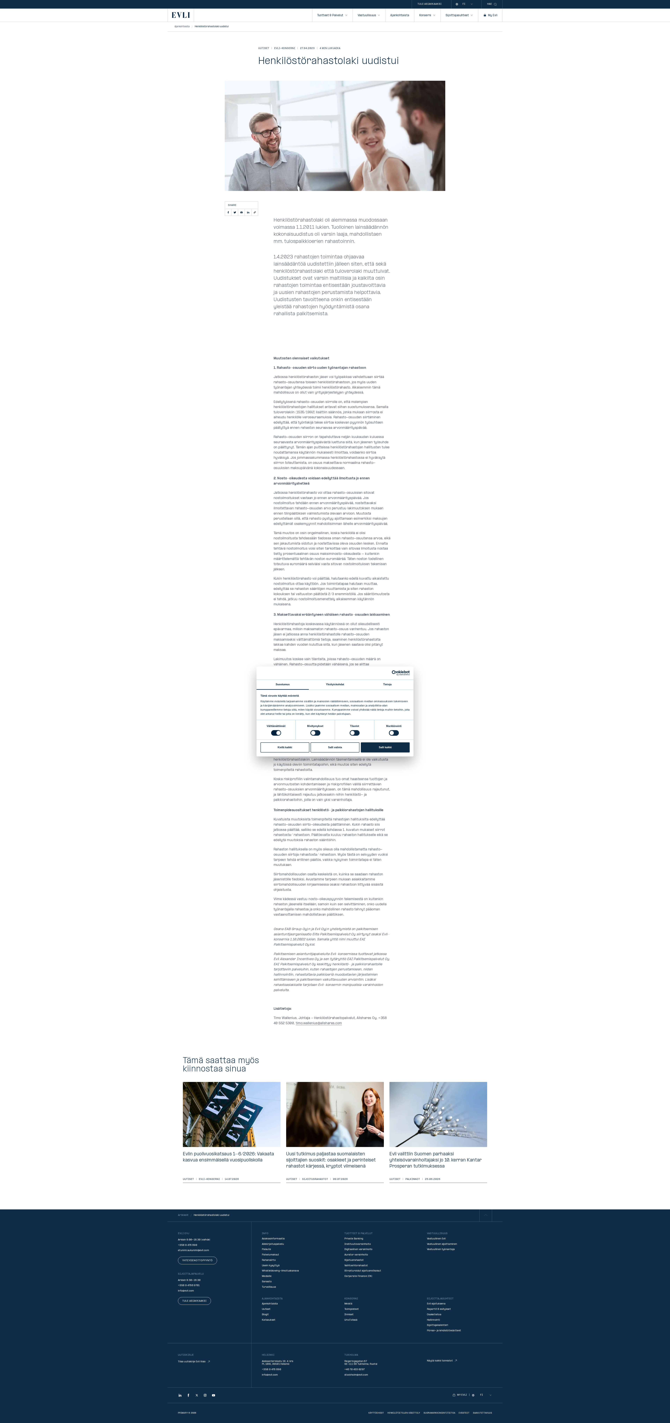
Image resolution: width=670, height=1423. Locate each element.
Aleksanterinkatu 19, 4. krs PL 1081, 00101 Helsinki (277, 1363)
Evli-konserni (284, 48)
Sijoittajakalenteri (437, 1325)
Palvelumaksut (270, 1255)
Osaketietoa (434, 1314)
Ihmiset (349, 1314)
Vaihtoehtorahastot (356, 1265)
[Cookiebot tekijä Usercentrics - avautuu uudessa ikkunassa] (394, 672)
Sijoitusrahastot (315, 1179)
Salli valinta (335, 747)
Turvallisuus (269, 1287)
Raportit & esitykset (439, 1309)
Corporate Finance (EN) (358, 1276)
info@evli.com (186, 1291)
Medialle (266, 1276)
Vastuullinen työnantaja (441, 1249)
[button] (228, 212)
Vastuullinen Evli (436, 1238)
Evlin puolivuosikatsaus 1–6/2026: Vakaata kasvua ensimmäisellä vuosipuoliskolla (228, 1157)
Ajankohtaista (399, 15)
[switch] (315, 733)
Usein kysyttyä (271, 1265)
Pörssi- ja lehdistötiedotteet (444, 1330)
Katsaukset (269, 1320)
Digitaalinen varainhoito (358, 1249)
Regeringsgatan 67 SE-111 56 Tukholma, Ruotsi (360, 1363)
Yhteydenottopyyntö (197, 1260)
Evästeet (464, 1413)
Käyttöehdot (376, 1413)
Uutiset (263, 48)
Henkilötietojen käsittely (404, 1413)
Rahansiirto (269, 1260)
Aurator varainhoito (356, 1255)
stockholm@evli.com (356, 1375)
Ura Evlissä (350, 1320)
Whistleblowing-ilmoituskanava (280, 1271)
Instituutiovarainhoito (357, 1244)
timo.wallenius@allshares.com (319, 1023)
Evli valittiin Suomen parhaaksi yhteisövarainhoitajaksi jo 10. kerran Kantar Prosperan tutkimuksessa (435, 1160)
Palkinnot (412, 1179)
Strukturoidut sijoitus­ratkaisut (362, 1271)
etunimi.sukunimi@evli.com (193, 1250)
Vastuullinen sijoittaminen (442, 1244)
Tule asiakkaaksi (429, 4)
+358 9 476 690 (187, 1245)
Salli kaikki (385, 747)
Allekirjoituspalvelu (273, 1244)
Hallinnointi (433, 1320)
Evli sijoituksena (436, 1304)
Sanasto (267, 1281)
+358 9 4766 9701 (189, 1285)
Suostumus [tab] (283, 684)
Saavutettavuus (482, 1413)
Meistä (348, 1304)
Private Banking (353, 1238)
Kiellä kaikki (285, 747)
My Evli (492, 15)
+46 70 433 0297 (354, 1369)
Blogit (265, 1314)
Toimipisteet (351, 1309)
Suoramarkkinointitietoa (439, 1413)
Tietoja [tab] (387, 684)
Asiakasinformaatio (273, 1238)
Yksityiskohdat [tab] (335, 684)
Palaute (266, 1249)
